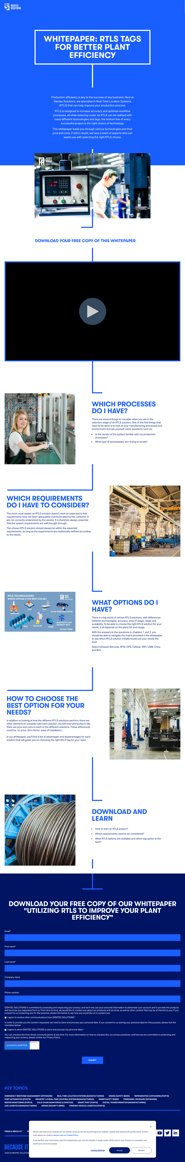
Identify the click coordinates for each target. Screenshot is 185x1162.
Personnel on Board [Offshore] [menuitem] (140, 1099)
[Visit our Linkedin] (175, 1133)
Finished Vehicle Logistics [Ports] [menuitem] (87, 1106)
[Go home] (13, 6)
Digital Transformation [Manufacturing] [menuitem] (124, 1103)
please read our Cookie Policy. (66, 1135)
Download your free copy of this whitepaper (85, 241)
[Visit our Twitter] (167, 1133)
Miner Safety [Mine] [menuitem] (109, 1099)
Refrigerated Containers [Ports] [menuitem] (151, 1096)
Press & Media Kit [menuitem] (13, 1131)
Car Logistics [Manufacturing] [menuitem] (21, 1106)
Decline (141, 1150)
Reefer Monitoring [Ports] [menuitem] (18, 1103)
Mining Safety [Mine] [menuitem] (119, 1096)
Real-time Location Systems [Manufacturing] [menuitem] (80, 1096)
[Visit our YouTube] (159, 1133)
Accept (120, 1150)
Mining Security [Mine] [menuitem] (53, 1106)
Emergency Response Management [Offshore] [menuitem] (28, 1096)
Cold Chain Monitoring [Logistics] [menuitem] (55, 1103)
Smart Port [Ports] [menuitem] (88, 1103)
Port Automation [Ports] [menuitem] (18, 1099)
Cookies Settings (98, 1150)
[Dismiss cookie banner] (151, 1126)
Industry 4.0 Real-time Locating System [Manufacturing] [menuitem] (64, 1099)
